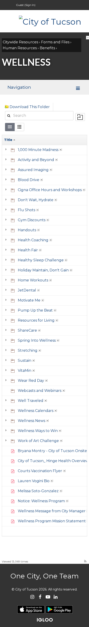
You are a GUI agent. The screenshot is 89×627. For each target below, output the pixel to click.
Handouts (27, 230)
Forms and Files (55, 42)
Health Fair (28, 250)
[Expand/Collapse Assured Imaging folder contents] (7, 170)
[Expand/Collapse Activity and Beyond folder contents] (7, 160)
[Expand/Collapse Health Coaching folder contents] (7, 240)
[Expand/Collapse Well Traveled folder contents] (7, 400)
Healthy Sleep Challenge (41, 260)
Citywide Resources (20, 42)
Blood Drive (28, 180)
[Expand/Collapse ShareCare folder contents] (7, 330)
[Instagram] (32, 597)
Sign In (29, 5)
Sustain (24, 360)
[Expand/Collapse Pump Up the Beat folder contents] (7, 310)
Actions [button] (60, 149)
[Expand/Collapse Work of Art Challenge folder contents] (7, 441)
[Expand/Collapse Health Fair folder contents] (7, 250)
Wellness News (31, 421)
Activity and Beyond (36, 160)
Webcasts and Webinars (39, 390)
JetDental (27, 290)
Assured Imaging (33, 170)
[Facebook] (40, 597)
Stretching (27, 350)
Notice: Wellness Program (41, 501)
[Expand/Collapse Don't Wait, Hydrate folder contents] (7, 200)
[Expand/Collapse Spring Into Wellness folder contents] (7, 340)
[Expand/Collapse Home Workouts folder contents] (7, 280)
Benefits (47, 48)
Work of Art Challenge (38, 441)
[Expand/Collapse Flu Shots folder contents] (7, 210)
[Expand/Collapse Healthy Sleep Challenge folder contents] (7, 260)
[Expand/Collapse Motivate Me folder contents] (7, 300)
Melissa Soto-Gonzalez (38, 491)
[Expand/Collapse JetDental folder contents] (7, 290)
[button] (19, 127)
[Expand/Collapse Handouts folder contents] (7, 230)
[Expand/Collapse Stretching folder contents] (7, 350)
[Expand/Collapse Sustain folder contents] (7, 360)
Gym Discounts (31, 220)
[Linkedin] (55, 597)
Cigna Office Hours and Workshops (50, 190)
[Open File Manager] (80, 117)
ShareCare (27, 330)
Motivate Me (29, 300)
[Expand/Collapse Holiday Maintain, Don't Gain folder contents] (7, 270)
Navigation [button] (19, 87)
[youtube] (48, 597)
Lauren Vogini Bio (34, 481)
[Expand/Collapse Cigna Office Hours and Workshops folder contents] (7, 190)
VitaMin (24, 370)
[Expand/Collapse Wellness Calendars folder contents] (7, 411)
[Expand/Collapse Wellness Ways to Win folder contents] (7, 431)
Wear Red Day (31, 380)
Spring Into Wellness (37, 340)
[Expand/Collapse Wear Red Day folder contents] (7, 380)
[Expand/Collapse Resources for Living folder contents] (7, 320)
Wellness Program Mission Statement (52, 521)
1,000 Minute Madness (38, 150)
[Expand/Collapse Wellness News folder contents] (7, 421)
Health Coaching (33, 240)
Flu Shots (26, 210)
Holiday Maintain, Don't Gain (43, 270)
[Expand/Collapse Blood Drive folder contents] (7, 180)
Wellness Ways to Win (38, 431)
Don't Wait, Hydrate (35, 200)
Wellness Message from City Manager (52, 511)
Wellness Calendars (35, 410)
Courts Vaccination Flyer (40, 471)
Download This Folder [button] (30, 107)
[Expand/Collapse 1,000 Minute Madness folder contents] (7, 150)
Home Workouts (33, 280)
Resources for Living (36, 320)
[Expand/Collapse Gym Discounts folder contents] (7, 220)
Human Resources (20, 48)
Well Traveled (30, 400)
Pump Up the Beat (35, 310)
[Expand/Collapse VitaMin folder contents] (7, 370)
